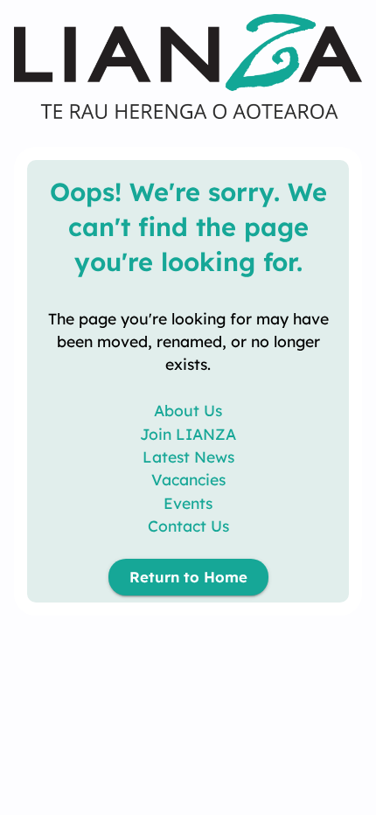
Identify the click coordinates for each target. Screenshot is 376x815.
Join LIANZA (188, 433)
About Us (188, 410)
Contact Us (188, 525)
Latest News (188, 456)
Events (188, 502)
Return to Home (188, 577)
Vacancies (188, 479)
